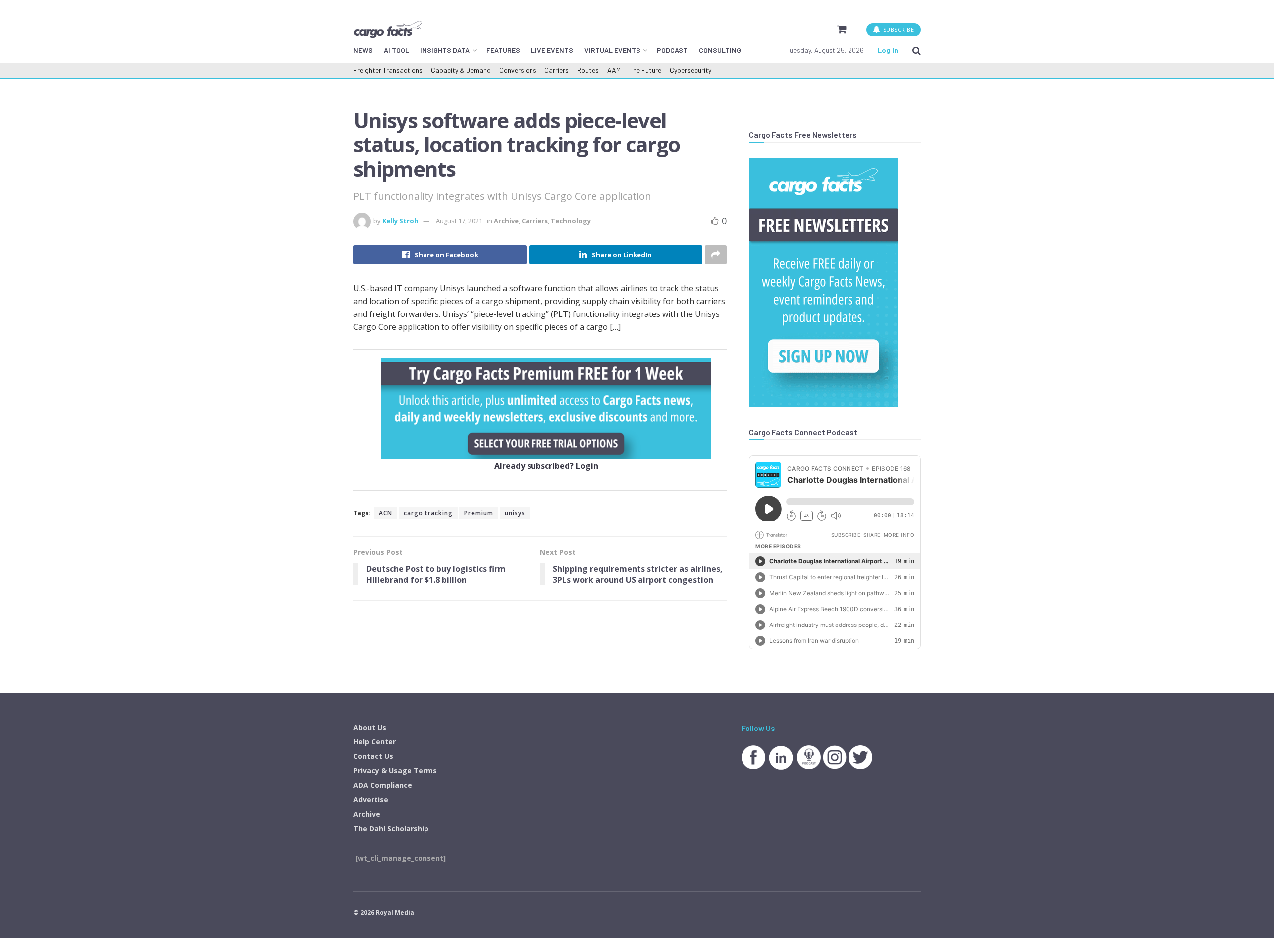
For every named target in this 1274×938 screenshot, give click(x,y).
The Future (645, 70)
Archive (506, 220)
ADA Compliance (382, 785)
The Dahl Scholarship (390, 828)
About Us (369, 727)
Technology (571, 220)
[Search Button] (916, 50)
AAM (614, 70)
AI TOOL (396, 50)
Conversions (517, 70)
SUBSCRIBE (897, 29)
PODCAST (672, 50)
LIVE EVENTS (552, 50)
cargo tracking (428, 513)
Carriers (556, 70)
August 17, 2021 (459, 220)
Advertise (370, 799)
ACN (385, 513)
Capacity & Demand (461, 70)
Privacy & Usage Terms (395, 770)
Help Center (374, 741)
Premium (478, 513)
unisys (515, 513)
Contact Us (373, 756)
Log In (888, 50)
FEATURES (503, 50)
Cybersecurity (690, 70)
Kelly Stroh (400, 220)
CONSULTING (720, 50)
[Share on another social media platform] (716, 254)
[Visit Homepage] (387, 29)
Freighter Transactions (388, 70)
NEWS (363, 50)
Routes (588, 70)
